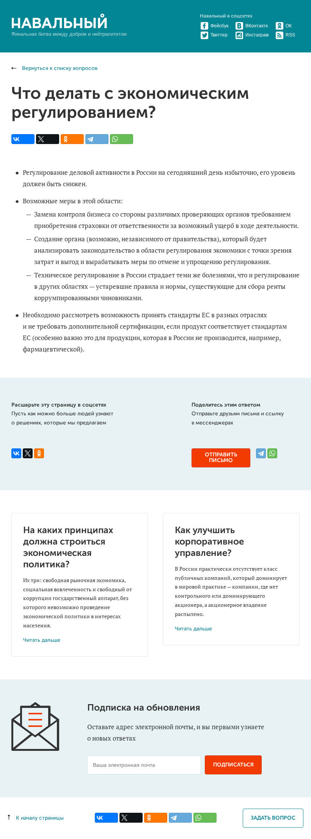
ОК (289, 25)
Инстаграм (257, 35)
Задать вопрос (273, 818)
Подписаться (233, 765)
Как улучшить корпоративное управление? (209, 542)
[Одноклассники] (72, 139)
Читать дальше (41, 640)
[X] (47, 139)
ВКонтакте (256, 25)
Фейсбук (219, 25)
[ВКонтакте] (23, 139)
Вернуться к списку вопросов (58, 68)
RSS (290, 35)
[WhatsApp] (121, 139)
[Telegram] (96, 139)
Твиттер (219, 35)
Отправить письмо (221, 457)
